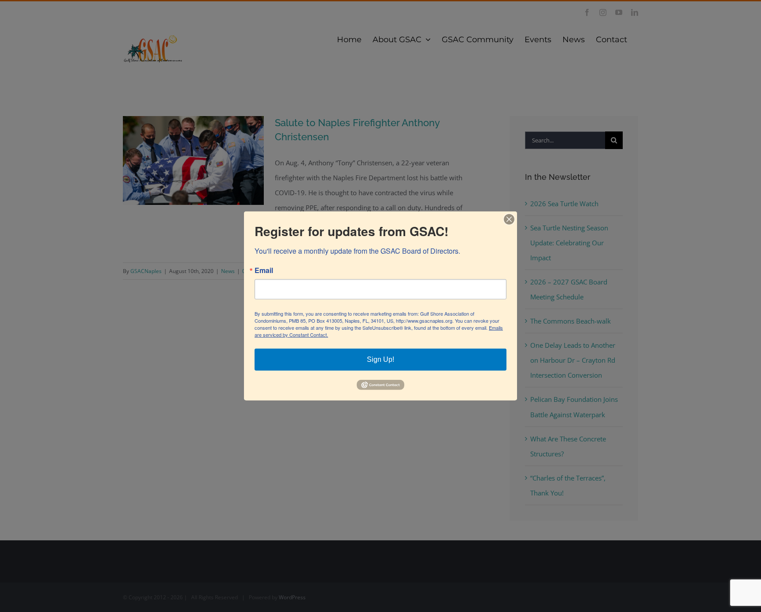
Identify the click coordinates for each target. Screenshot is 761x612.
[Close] (509, 219)
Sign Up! (380, 359)
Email (264, 270)
